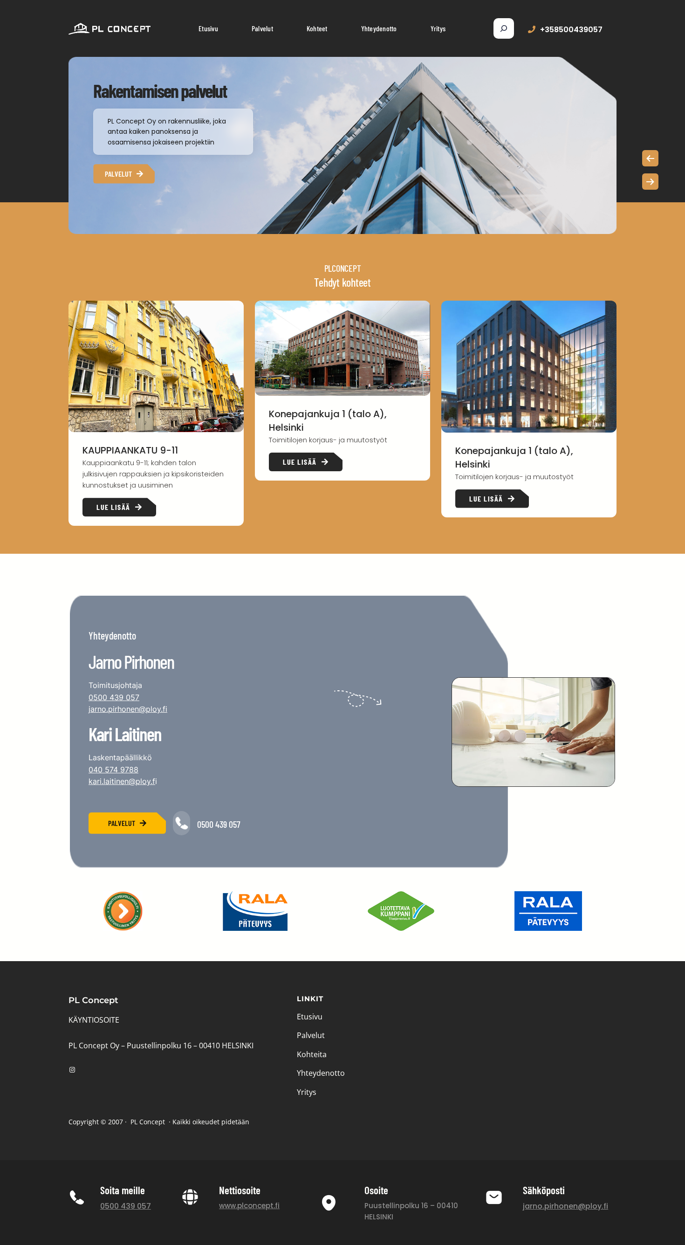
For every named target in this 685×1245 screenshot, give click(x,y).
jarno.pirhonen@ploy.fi (128, 709)
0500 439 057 (114, 697)
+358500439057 (571, 29)
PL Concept (93, 1000)
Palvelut (118, 173)
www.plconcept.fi (249, 1206)
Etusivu (309, 1016)
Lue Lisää (113, 506)
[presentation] (650, 158)
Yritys (306, 1092)
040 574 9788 (113, 769)
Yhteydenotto (321, 1073)
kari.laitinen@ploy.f (122, 781)
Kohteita (312, 1054)
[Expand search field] (503, 28)
